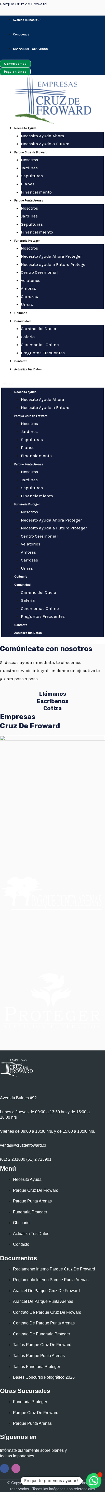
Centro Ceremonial (39, 272)
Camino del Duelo (38, 328)
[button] (52, 383)
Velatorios (30, 280)
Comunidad (22, 321)
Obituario (20, 313)
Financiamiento (37, 232)
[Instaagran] (15, 1468)
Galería (28, 336)
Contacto (20, 361)
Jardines (29, 167)
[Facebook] (4, 1468)
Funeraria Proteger (27, 240)
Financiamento (36, 192)
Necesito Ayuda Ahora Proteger (51, 256)
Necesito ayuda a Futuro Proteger (54, 264)
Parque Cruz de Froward (23, 3)
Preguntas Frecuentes (43, 352)
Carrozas (29, 296)
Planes (27, 183)
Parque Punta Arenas (28, 200)
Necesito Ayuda (25, 128)
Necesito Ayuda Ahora (42, 135)
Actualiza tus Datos (28, 369)
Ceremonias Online (40, 344)
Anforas (28, 288)
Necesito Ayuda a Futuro (45, 143)
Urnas (27, 304)
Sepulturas (32, 175)
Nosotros (29, 159)
